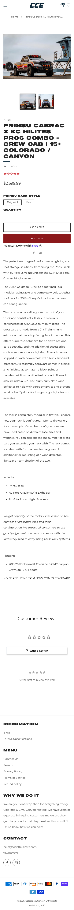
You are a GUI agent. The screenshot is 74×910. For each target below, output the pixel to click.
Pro (28, 202)
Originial (12, 202)
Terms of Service (14, 777)
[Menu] (5, 5)
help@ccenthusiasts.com (20, 847)
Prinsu (8, 120)
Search (8, 765)
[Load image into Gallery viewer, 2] (46, 102)
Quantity (12, 210)
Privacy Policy (12, 771)
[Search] (69, 5)
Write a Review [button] (39, 650)
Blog (6, 732)
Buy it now (37, 238)
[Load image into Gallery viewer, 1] (28, 102)
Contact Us (10, 759)
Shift (43, 905)
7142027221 (10, 853)
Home (14, 16)
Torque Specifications (17, 739)
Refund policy (12, 784)
